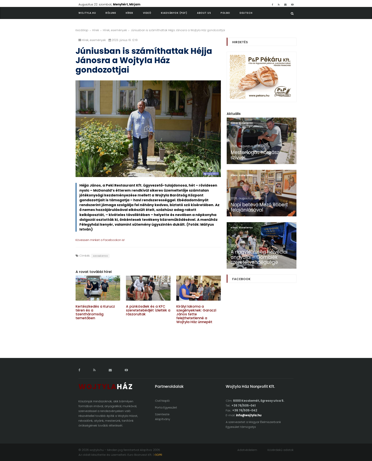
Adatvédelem (247, 450)
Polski (225, 13)
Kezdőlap (82, 30)
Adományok (100, 256)
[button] (116, 13)
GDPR (158, 455)
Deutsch (246, 13)
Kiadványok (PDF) (174, 13)
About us (204, 13)
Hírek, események (115, 30)
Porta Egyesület (166, 407)
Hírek (129, 13)
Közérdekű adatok (281, 450)
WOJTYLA (105, 386)
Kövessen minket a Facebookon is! (100, 240)
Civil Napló (162, 401)
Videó (147, 13)
